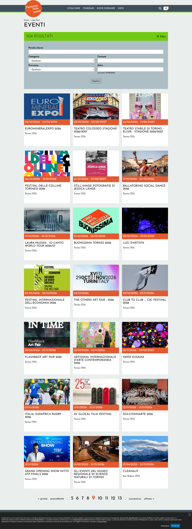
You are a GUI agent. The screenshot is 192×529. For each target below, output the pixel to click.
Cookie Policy (102, 521)
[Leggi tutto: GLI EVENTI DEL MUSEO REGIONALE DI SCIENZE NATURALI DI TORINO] (96, 462)
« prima (42, 498)
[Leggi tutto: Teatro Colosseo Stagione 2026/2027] (96, 119)
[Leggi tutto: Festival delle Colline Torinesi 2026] (47, 177)
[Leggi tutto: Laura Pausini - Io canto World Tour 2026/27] (47, 234)
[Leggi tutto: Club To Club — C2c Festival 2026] (145, 291)
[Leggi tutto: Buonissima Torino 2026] (96, 234)
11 (106, 498)
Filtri (163, 37)
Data (100, 65)
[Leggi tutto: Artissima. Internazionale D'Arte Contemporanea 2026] (96, 348)
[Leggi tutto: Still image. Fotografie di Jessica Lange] (96, 177)
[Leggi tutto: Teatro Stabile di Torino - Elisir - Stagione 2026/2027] (145, 119)
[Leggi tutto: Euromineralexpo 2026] (47, 119)
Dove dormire (106, 8)
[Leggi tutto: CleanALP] (145, 462)
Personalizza (165, 526)
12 (113, 498)
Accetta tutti (175, 526)
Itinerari (88, 8)
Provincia (33, 65)
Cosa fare (73, 8)
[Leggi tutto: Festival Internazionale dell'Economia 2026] (47, 291)
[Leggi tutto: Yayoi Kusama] (145, 348)
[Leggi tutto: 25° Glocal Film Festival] (96, 405)
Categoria (33, 57)
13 (120, 498)
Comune (102, 57)
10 (100, 498)
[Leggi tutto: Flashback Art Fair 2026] (47, 348)
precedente (57, 498)
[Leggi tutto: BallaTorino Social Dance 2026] (145, 177)
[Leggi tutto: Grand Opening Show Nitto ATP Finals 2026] (47, 462)
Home (26, 20)
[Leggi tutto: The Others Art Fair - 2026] (96, 291)
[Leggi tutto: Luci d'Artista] (145, 234)
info (121, 8)
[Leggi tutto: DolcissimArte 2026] (145, 405)
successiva (135, 498)
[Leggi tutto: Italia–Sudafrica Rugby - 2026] (47, 405)
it (166, 8)
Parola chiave (35, 48)
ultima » (149, 498)
